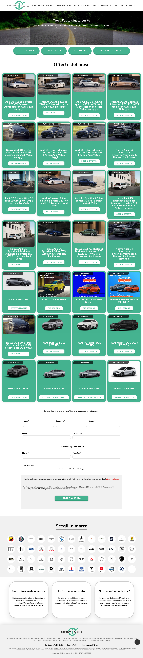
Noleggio (85, 5)
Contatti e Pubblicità (54, 645)
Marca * (25, 453)
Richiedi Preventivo (124, 397)
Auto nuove (38, 5)
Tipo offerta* (28, 465)
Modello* (77, 453)
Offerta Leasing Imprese (89, 397)
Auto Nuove (26, 50)
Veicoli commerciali (102, 5)
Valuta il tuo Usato (125, 5)
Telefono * (77, 433)
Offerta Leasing (19, 308)
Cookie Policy (72, 645)
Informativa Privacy (112, 479)
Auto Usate (54, 50)
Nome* (26, 421)
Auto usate (73, 5)
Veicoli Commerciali (111, 50)
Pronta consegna (55, 5)
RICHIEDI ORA (54, 308)
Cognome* (60, 421)
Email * (25, 433)
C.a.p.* (92, 421)
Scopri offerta (19, 115)
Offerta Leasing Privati (54, 397)
